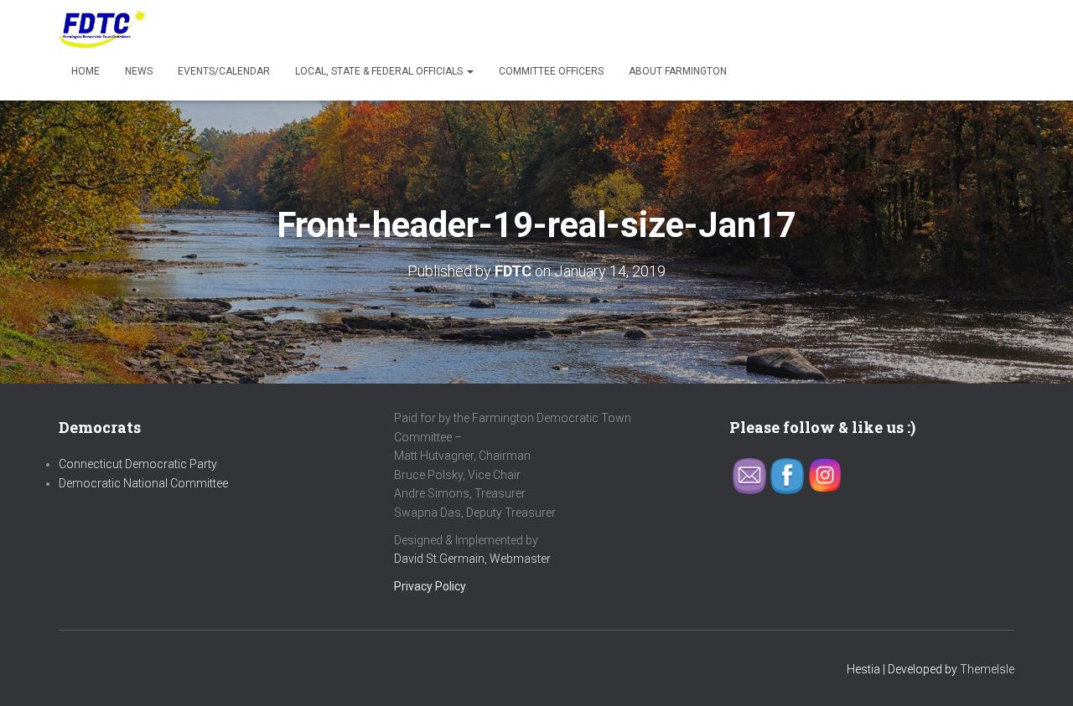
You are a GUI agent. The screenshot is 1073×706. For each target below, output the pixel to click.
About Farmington (678, 71)
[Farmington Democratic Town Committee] (103, 29)
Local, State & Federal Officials (380, 71)
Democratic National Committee (143, 483)
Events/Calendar (224, 71)
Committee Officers (551, 71)
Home (85, 71)
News (139, 71)
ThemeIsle (987, 669)
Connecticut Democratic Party (138, 464)
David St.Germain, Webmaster (472, 558)
